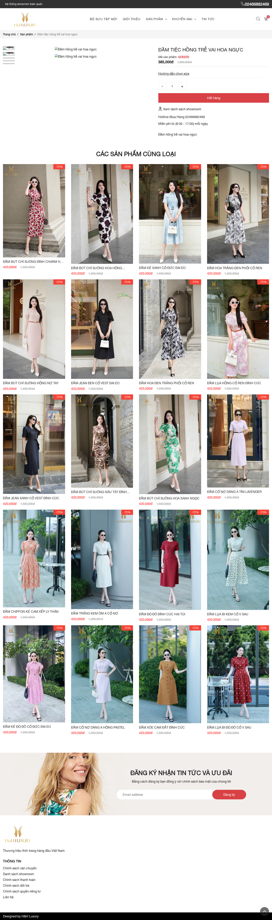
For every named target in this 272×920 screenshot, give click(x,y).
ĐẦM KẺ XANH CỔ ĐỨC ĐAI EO (162, 268)
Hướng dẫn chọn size (173, 73)
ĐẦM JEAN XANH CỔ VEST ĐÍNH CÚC (31, 498)
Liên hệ (8, 897)
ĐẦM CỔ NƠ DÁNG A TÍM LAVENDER (234, 491)
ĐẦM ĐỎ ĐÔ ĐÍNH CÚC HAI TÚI (162, 614)
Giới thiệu (132, 19)
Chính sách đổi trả (16, 885)
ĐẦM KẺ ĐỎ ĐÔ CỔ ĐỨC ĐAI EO (27, 726)
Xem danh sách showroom (182, 109)
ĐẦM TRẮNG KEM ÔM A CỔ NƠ (94, 613)
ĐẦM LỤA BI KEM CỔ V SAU (227, 614)
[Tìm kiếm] (258, 19)
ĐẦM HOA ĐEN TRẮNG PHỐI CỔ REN (166, 383)
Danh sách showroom (18, 874)
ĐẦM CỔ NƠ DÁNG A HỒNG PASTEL (98, 727)
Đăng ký (229, 794)
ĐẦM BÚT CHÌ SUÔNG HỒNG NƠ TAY (31, 383)
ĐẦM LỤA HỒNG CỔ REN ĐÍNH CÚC (234, 383)
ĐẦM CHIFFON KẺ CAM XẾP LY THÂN (31, 611)
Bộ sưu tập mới (103, 19)
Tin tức (208, 19)
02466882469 (257, 4)
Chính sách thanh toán (19, 880)
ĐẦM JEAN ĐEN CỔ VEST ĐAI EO (95, 383)
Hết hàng (213, 98)
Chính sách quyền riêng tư (22, 891)
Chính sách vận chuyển (20, 868)
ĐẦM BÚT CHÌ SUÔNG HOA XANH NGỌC (169, 498)
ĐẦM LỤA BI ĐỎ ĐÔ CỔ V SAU (229, 727)
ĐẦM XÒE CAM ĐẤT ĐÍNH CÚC (162, 727)
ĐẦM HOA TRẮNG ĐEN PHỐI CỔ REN (234, 268)
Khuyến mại (182, 19)
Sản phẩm (154, 19)
